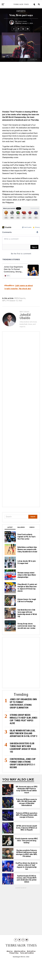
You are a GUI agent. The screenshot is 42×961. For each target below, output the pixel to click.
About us (10, 951)
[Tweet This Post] (18, 29)
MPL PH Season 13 (10, 301)
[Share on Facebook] (14, 29)
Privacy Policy (13, 953)
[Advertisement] (21, 86)
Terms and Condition (27, 953)
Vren (20, 301)
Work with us (31, 951)
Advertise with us (19, 951)
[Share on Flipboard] (23, 29)
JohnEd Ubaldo (22, 21)
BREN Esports (19, 298)
